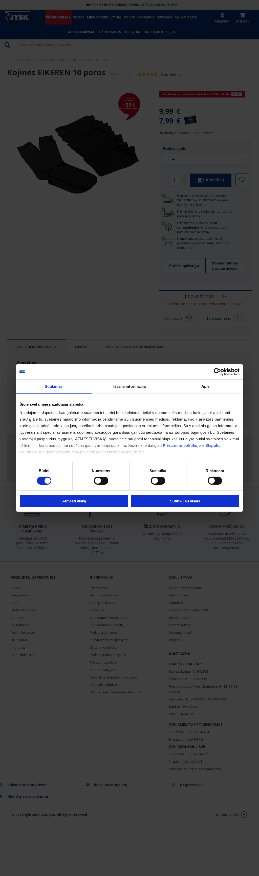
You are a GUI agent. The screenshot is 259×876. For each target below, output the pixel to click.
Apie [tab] (205, 386)
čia (142, 452)
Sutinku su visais (185, 501)
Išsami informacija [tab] (129, 386)
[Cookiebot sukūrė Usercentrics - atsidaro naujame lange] (217, 372)
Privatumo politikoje (182, 445)
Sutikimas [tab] (53, 386)
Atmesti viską (74, 501)
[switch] (101, 481)
